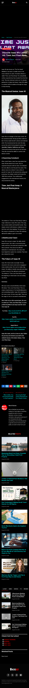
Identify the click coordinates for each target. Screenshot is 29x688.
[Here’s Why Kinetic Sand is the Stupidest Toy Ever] (14, 517)
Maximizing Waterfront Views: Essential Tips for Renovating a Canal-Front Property (14, 455)
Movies (16, 589)
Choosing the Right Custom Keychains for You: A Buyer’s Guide (21, 396)
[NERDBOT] (14, 2)
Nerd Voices (7, 49)
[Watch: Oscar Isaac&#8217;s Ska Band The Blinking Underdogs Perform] (7, 367)
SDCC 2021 (7, 643)
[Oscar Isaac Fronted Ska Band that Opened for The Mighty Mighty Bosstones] (7, 350)
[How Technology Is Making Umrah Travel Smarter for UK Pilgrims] (14, 493)
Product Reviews (9, 639)
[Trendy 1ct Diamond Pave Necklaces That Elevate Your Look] (14, 469)
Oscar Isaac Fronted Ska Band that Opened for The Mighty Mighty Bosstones (7, 357)
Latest (5, 589)
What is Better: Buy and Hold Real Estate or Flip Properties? (7, 396)
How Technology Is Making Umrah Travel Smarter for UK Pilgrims (19, 626)
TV (21, 589)
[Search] (26, 2)
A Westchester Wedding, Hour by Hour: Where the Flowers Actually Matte (18, 595)
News (10, 589)
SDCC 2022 (7, 645)
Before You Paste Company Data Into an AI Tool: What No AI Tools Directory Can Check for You (14, 551)
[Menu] (3, 2)
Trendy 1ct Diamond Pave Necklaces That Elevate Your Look (19, 616)
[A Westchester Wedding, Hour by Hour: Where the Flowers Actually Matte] (6, 596)
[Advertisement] (14, 21)
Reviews (6, 641)
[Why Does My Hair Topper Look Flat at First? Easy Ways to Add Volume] (14, 566)
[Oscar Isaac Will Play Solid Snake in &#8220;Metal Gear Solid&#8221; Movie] (19, 350)
